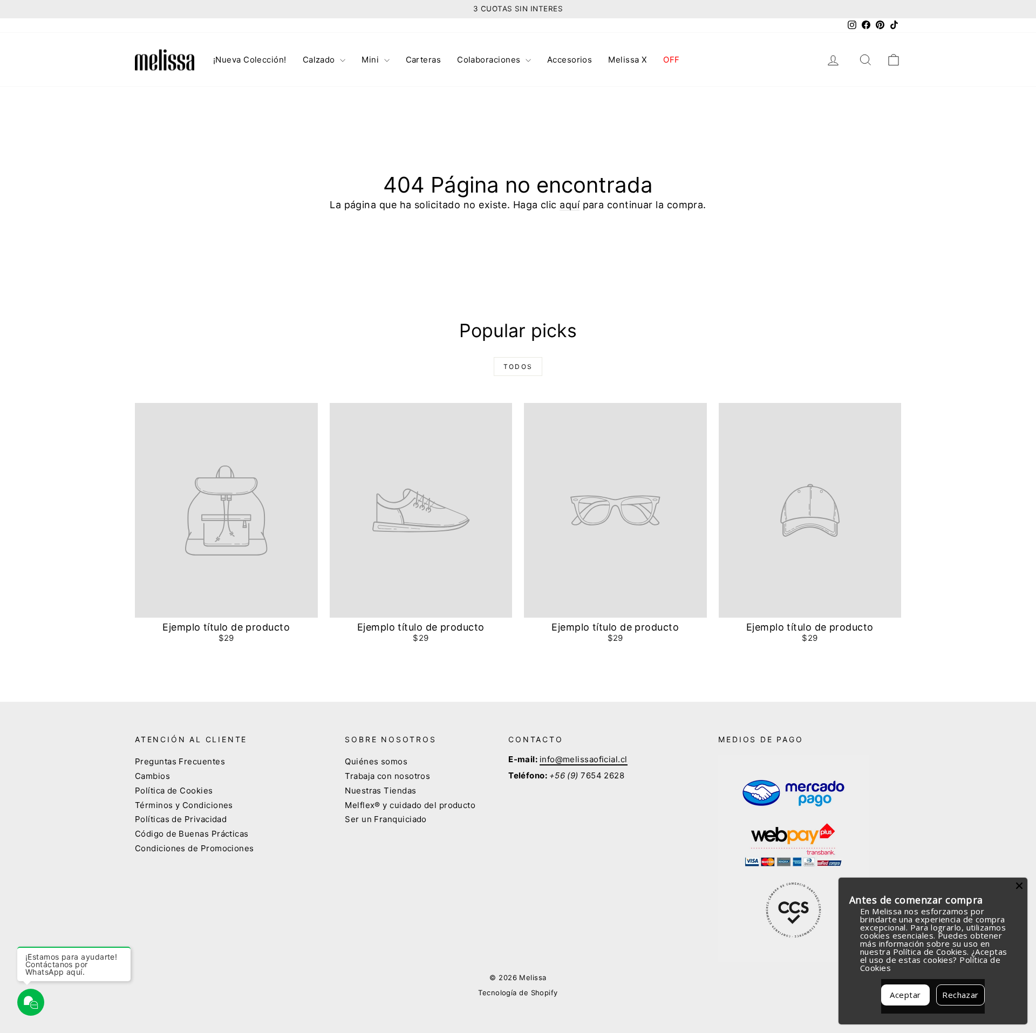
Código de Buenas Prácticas (192, 834)
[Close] (1019, 885)
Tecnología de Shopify (517, 992)
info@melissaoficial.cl (584, 759)
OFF (671, 59)
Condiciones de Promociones (194, 848)
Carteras (423, 59)
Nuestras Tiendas (380, 790)
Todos (518, 366)
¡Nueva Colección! (250, 59)
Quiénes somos (376, 761)
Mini (371, 59)
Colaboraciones (490, 59)
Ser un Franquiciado (386, 819)
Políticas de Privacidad (181, 819)
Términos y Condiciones (184, 805)
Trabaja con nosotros (387, 776)
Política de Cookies (174, 790)
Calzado (320, 59)
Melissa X (627, 59)
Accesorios (569, 59)
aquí (570, 204)
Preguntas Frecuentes (180, 761)
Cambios (152, 776)
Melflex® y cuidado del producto (410, 805)
